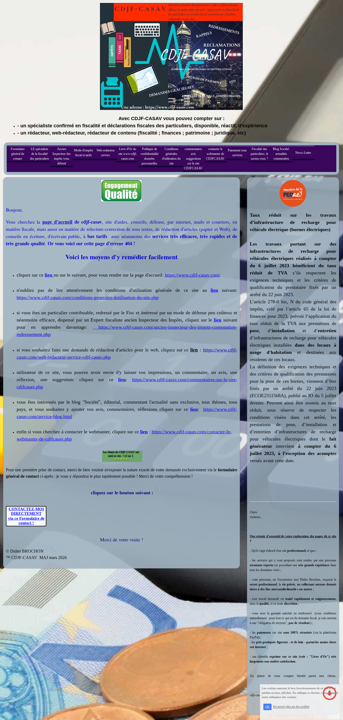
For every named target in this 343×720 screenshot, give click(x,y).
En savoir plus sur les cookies (291, 706)
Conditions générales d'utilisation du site (171, 156)
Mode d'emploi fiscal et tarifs (83, 152)
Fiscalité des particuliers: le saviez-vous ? (259, 153)
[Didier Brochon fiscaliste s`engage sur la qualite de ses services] (121, 190)
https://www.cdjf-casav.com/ (192, 275)
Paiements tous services (237, 152)
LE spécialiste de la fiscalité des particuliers (39, 153)
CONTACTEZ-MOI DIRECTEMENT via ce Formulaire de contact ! (26, 516)
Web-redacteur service (105, 152)
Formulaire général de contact (18, 153)
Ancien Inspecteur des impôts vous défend (62, 156)
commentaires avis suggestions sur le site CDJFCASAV (193, 158)
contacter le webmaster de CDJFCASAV (215, 153)
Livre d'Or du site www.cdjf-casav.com (127, 153)
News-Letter (303, 153)
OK (267, 706)
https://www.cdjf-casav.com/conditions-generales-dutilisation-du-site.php (88, 297)
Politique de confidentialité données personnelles (149, 156)
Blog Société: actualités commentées (281, 153)
